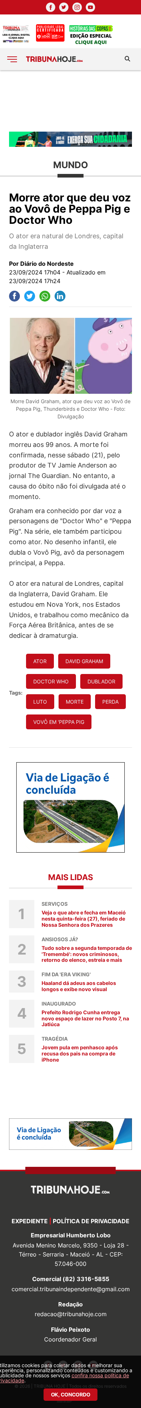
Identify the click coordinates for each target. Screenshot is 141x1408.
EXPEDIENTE (30, 1221)
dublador (101, 681)
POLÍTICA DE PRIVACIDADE (91, 1221)
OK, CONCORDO (70, 1394)
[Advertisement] (70, 100)
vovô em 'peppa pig (58, 722)
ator (40, 661)
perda (110, 702)
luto (40, 702)
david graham (84, 661)
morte (75, 702)
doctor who (51, 681)
